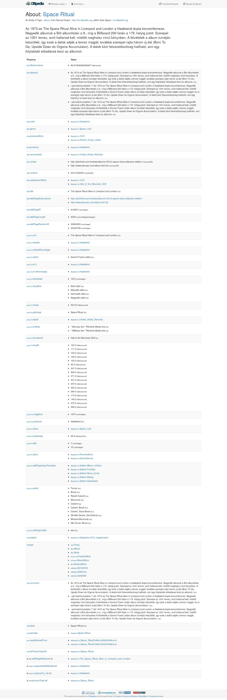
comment (33, 582)
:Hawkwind (80, 121)
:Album (75, 548)
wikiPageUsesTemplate (41, 465)
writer (32, 488)
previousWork (35, 136)
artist (31, 121)
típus (32, 454)
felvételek (34, 278)
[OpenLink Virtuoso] (88, 692)
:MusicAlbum (80, 560)
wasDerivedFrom (37, 640)
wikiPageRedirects (39, 658)
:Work (75, 552)
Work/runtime (35, 65)
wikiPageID (34, 209)
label (31, 625)
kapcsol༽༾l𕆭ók (39, 673)
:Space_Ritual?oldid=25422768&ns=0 (94, 644)
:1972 (78, 136)
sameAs (32, 632)
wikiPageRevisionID (38, 224)
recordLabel (34, 154)
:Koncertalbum (82, 454)
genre (31, 128)
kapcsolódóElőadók (41, 665)
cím (32, 235)
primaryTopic (37, 680)
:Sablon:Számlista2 (84, 480)
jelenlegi (34, 312)
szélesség (35, 435)
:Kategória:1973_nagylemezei (89, 537)
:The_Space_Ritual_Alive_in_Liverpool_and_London (100, 658)
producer (33, 147)
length (33, 345)
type (30, 544)
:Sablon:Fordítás (83, 469)
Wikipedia (92, 696)
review (31, 161)
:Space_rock (81, 128)
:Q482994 (78, 575)
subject (31, 537)
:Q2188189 (79, 567)
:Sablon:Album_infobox (86, 465)
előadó (33, 242)
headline (34, 286)
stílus (32, 428)
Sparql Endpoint (193, 3)
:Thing (75, 544)
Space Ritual (58, 14)
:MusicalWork (79, 564)
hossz (33, 304)
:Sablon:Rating (82, 477)
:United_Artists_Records (87, 154)
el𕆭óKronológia (37, 271)
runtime (32, 172)
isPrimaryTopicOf (37, 651)
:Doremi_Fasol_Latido (86, 139)
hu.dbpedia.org (120, 20)
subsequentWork (36, 180)
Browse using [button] (58, 3)
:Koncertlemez (82, 458)
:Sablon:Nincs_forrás (85, 473)
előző (32, 257)
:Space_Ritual (82, 651)
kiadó (32, 319)
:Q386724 (78, 571)
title (30, 191)
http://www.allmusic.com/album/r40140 (89, 202)
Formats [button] (78, 3)
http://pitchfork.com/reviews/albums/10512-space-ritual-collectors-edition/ (106, 198)
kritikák (33, 326)
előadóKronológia (38, 249)
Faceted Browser (170, 3)
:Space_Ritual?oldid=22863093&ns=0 (94, 640)
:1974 (78, 180)
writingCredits (36, 530)
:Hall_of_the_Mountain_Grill (88, 183)
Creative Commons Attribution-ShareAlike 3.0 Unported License (139, 696)
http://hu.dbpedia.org (82, 20)
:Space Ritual (80, 632)
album (47, 20)
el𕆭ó (32, 264)
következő (35, 337)
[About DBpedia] (34, 4)
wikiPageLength (36, 216)
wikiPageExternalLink (39, 198)
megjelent (35, 414)
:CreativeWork (81, 556)
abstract (32, 72)
